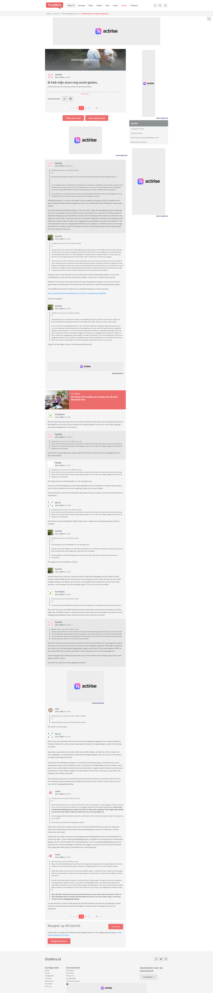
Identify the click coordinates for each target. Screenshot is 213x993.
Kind (107, 5)
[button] (85, 93)
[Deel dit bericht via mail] (70, 99)
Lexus (57, 791)
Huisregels (70, 970)
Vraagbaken (49, 976)
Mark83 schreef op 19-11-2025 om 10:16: (65, 313)
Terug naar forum (137, 129)
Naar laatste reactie (97, 118)
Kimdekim (60, 414)
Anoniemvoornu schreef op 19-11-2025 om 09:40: (68, 716)
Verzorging (75, 393)
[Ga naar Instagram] (166, 959)
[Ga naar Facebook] (156, 959)
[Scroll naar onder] (209, 19)
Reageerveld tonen (59, 941)
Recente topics (136, 133)
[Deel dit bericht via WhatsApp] (64, 99)
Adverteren (49, 981)
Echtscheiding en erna (70, 13)
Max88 (58, 462)
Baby (91, 5)
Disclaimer (70, 973)
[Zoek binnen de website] (155, 5)
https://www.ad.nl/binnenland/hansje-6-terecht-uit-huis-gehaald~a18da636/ (77, 293)
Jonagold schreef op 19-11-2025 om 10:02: (66, 243)
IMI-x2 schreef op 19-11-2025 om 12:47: (65, 862)
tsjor (57, 709)
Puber (115, 5)
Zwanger (81, 5)
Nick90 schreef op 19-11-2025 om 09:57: (65, 170)
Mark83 (58, 74)
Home (49, 13)
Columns (48, 978)
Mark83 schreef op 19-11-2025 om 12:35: (65, 798)
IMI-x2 (58, 502)
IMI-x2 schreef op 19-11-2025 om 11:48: (65, 599)
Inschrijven (147, 977)
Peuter (99, 5)
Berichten (48, 984)
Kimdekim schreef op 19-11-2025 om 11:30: (66, 441)
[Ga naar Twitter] (161, 959)
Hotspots (134, 5)
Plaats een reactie (73, 118)
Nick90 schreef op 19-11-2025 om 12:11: (65, 629)
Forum (124, 5)
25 (97, 108)
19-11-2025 (59, 166)
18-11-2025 (59, 77)
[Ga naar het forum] (160, 5)
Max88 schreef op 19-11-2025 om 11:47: (65, 538)
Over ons (48, 986)
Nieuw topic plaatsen (139, 142)
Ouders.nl (53, 959)
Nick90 (58, 236)
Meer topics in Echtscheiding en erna (145, 137)
